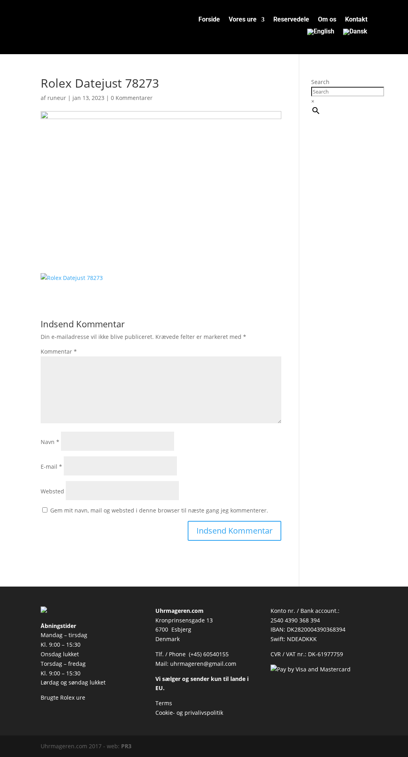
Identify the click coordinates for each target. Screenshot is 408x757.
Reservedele (291, 20)
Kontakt (356, 20)
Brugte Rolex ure (63, 697)
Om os (327, 20)
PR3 (126, 746)
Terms (163, 703)
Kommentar (59, 351)
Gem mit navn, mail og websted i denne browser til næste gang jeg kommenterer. (159, 510)
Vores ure (243, 20)
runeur (56, 98)
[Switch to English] (320, 33)
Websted (52, 491)
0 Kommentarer (132, 98)
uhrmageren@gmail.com (203, 663)
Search (320, 82)
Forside (209, 20)
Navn (50, 442)
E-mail (51, 466)
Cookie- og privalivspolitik (189, 712)
